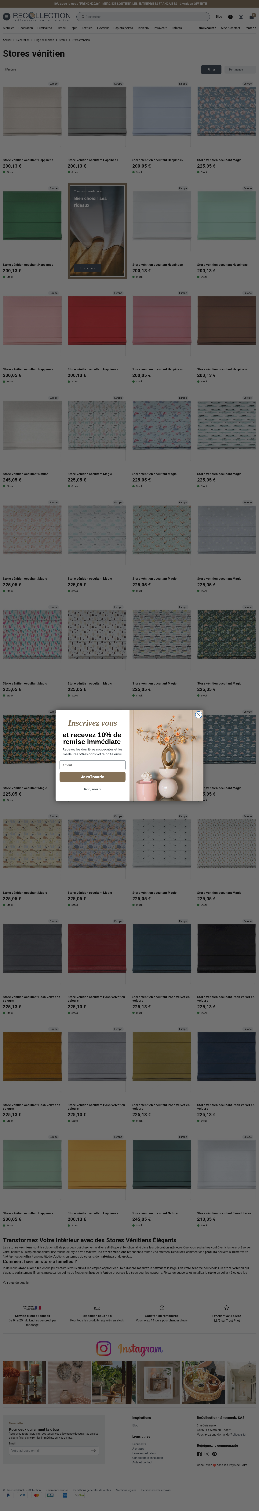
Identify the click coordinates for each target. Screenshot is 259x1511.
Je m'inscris (92, 776)
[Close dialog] (198, 714)
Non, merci (92, 789)
